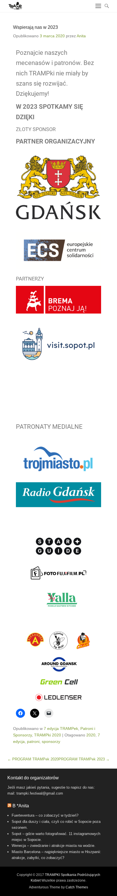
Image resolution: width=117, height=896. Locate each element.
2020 (90, 735)
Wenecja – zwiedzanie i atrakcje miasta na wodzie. (53, 845)
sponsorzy (51, 741)
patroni (33, 741)
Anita (81, 36)
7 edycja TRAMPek (61, 728)
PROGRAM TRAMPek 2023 (84, 759)
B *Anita (20, 805)
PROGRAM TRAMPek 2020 (32, 759)
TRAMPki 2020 (47, 735)
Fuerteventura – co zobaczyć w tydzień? (45, 815)
